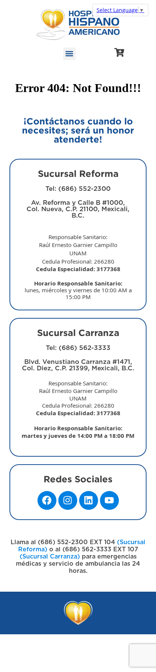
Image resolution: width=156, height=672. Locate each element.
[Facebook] (46, 500)
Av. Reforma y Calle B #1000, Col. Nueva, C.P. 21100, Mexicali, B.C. (78, 249)
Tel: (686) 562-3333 (78, 348)
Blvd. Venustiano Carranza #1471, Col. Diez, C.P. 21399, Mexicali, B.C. (78, 399)
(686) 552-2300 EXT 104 (76, 542)
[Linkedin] (88, 500)
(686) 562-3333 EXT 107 (99, 549)
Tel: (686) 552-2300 (78, 189)
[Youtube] (109, 500)
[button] (69, 54)
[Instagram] (67, 500)
